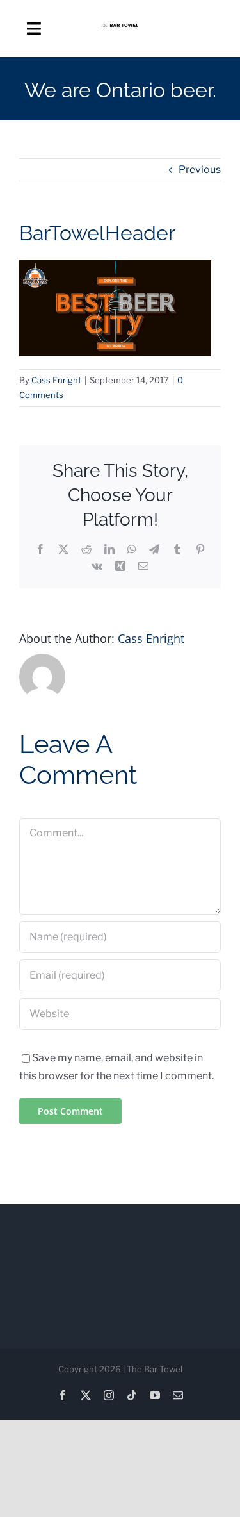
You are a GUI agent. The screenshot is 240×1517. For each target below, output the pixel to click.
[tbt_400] (120, 28)
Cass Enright (56, 380)
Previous (200, 169)
